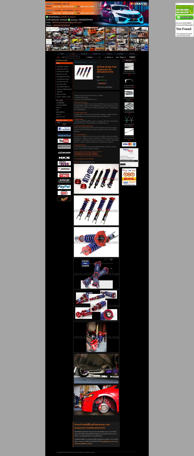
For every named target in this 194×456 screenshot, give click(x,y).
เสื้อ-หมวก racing (61, 94)
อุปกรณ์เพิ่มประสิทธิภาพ (63, 86)
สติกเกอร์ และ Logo (62, 74)
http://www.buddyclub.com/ (87, 162)
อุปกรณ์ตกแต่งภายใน (62, 81)
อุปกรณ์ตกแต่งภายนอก (63, 79)
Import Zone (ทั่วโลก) (62, 69)
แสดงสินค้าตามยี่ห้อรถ (63, 66)
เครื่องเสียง (59, 91)
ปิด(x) (177, 4)
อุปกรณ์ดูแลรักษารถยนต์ (63, 76)
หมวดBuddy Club (106, 441)
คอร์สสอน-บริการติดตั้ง (63, 71)
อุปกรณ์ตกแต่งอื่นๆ (62, 84)
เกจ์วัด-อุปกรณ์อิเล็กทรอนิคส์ (64, 89)
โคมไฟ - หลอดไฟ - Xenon (64, 97)
